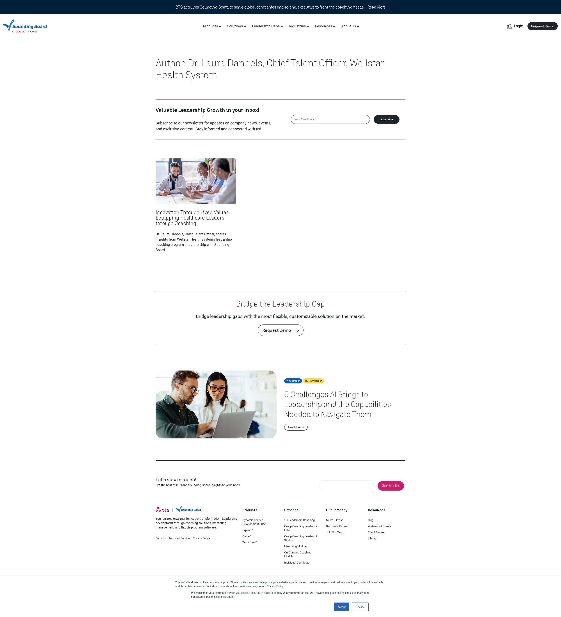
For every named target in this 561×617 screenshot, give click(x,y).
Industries (297, 26)
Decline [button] (360, 607)
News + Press (334, 520)
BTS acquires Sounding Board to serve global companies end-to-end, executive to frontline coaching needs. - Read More (281, 7)
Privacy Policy (201, 538)
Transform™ (249, 542)
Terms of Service (179, 538)
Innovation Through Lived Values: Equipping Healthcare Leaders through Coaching (193, 217)
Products (210, 26)
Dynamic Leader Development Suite (254, 522)
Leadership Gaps (266, 26)
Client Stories (376, 532)
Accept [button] (341, 607)
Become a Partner (337, 526)
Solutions (235, 26)
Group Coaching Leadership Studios (301, 538)
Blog (370, 520)
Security (161, 538)
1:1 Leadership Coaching (299, 520)
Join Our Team (335, 532)
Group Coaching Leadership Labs (301, 528)
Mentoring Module (295, 546)
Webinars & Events (379, 526)
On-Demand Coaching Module (297, 554)
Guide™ (246, 536)
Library (372, 538)
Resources (323, 26)
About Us (348, 26)
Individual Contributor (297, 562)
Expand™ (247, 530)
